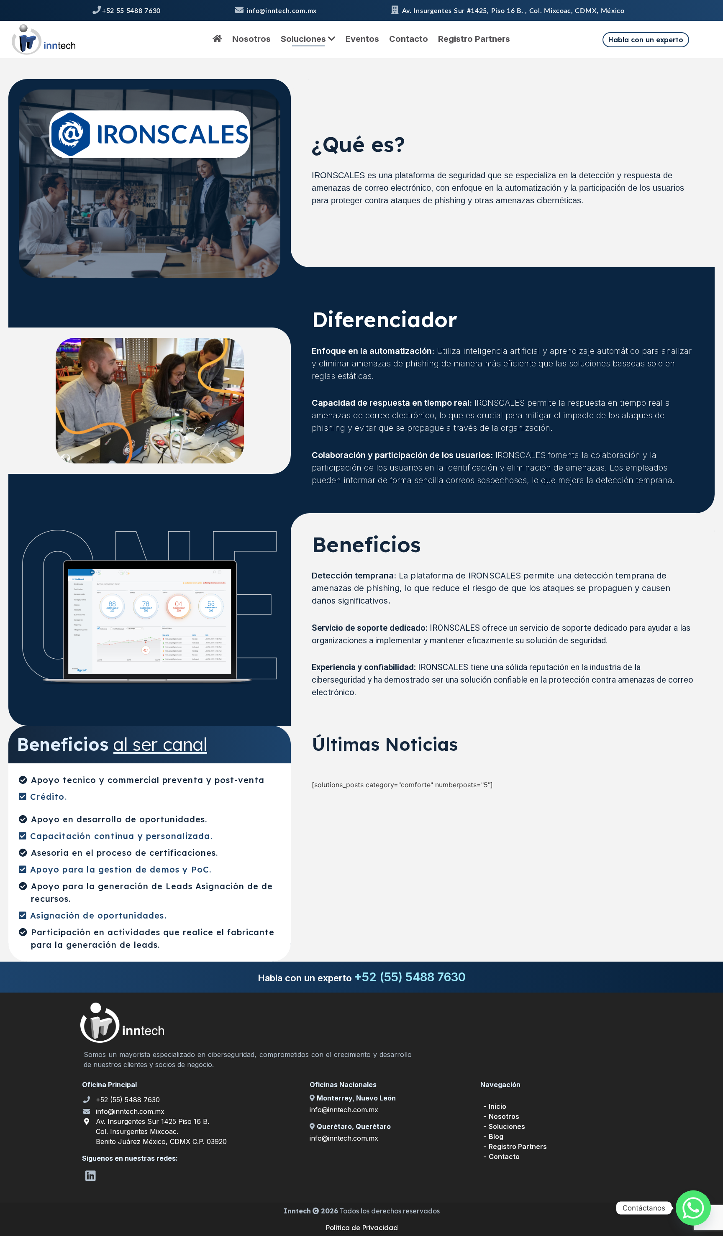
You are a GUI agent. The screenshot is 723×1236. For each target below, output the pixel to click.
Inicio (497, 1106)
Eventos (362, 39)
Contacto (408, 39)
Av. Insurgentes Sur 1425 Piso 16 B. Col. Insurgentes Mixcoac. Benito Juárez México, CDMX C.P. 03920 (161, 1131)
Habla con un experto (645, 40)
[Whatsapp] (693, 1208)
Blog (496, 1136)
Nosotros (251, 39)
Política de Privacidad (362, 1227)
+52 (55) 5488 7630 (128, 1099)
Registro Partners (474, 39)
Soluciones (304, 39)
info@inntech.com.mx (130, 1111)
